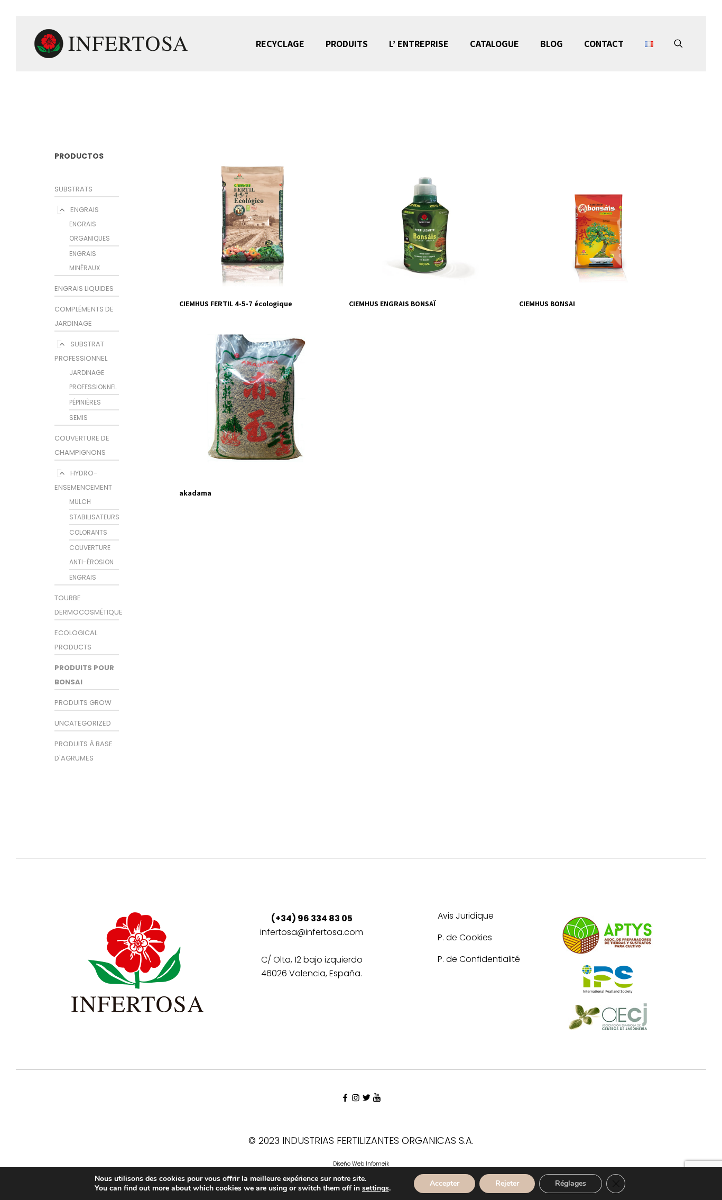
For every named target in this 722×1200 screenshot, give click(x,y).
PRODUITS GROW (83, 703)
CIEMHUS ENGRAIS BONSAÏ (392, 303)
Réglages (570, 1183)
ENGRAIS (84, 210)
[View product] (324, 145)
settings (375, 1188)
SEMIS (78, 417)
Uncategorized (82, 723)
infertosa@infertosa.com (311, 932)
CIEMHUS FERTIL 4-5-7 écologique (235, 303)
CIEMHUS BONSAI (547, 303)
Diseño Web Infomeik (361, 1164)
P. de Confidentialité (479, 960)
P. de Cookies (465, 938)
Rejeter (507, 1183)
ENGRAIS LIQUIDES (84, 288)
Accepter (444, 1183)
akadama (195, 493)
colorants (88, 532)
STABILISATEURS (94, 516)
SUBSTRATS (73, 189)
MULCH (80, 501)
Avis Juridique (466, 917)
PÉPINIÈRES (85, 402)
